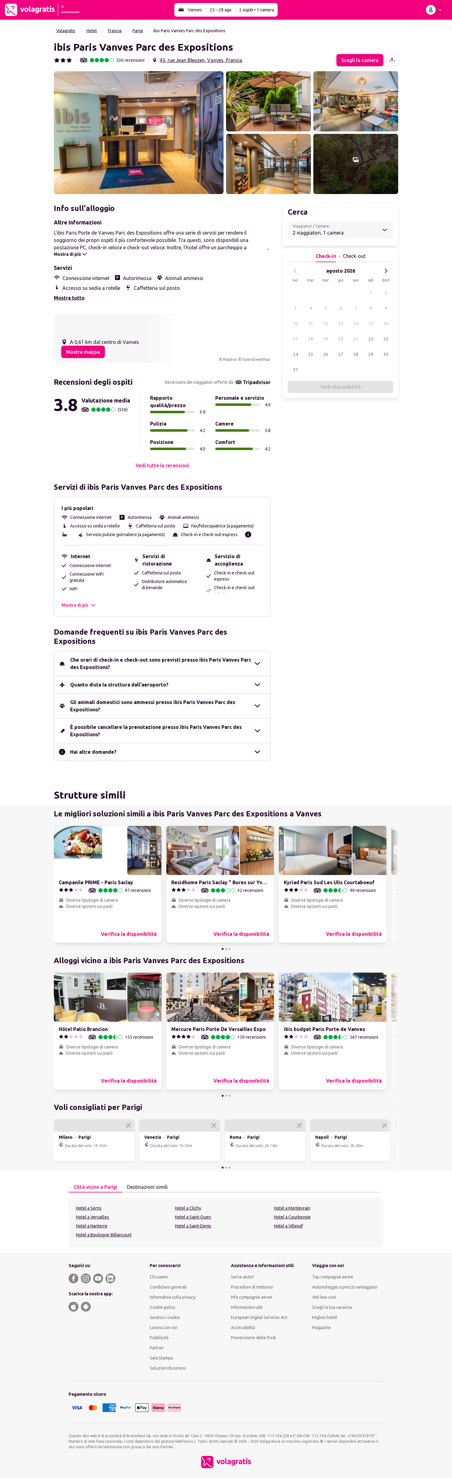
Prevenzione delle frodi (253, 1337)
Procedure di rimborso (252, 1287)
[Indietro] (295, 271)
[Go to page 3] (229, 949)
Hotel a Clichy (188, 1208)
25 (310, 354)
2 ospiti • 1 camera (256, 9)
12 (325, 323)
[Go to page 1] (223, 949)
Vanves (195, 9)
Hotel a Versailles (92, 1217)
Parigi (138, 30)
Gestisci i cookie (165, 1317)
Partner (157, 1347)
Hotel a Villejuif (288, 1225)
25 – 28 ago (221, 9)
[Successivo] (385, 271)
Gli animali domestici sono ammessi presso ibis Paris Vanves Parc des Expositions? (152, 705)
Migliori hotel (324, 1317)
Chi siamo (159, 1276)
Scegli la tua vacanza (332, 1307)
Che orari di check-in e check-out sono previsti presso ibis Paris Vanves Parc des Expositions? (160, 663)
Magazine (321, 1327)
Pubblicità (159, 1337)
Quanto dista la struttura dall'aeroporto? (119, 684)
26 (325, 354)
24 (295, 354)
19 (325, 338)
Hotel (91, 30)
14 (355, 323)
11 (310, 323)
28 (355, 354)
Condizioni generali (168, 1287)
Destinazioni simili (147, 1187)
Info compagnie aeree (251, 1297)
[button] (139, 132)
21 (355, 338)
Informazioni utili (247, 1307)
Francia (114, 30)
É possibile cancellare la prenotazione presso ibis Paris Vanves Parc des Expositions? (156, 730)
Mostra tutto (69, 298)
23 (385, 338)
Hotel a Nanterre (91, 1225)
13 (340, 323)
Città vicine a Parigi (95, 1187)
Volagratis (65, 30)
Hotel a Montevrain (292, 1208)
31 (295, 369)
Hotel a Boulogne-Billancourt (104, 1234)
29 (370, 354)
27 (340, 354)
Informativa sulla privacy (173, 1297)
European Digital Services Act (259, 1317)
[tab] (95, 1187)
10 (295, 323)
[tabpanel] (226, 1222)
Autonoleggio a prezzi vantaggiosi (344, 1287)
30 (385, 354)
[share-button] (392, 60)
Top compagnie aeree (332, 1276)
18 (310, 338)
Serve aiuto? (242, 1276)
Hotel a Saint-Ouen (193, 1217)
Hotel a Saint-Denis (193, 1225)
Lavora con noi (163, 1327)
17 (295, 338)
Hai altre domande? (93, 752)
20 (340, 338)
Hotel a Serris (88, 1208)
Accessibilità (243, 1327)
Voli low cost (324, 1297)
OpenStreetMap (256, 359)
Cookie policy (162, 1307)
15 (370, 323)
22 (370, 338)
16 (385, 323)
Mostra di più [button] (74, 605)
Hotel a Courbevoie (292, 1217)
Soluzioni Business (168, 1368)
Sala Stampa (161, 1357)
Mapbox (230, 359)
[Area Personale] (435, 10)
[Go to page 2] (226, 949)
